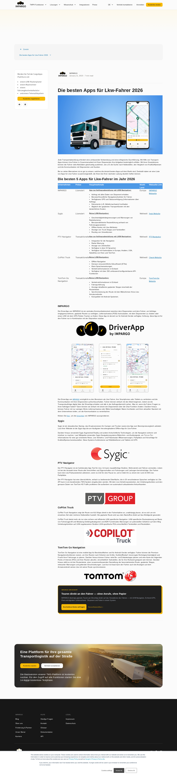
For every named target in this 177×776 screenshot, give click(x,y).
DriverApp (80, 416)
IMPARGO (76, 399)
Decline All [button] (131, 770)
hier (68, 416)
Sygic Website (154, 213)
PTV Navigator (155, 236)
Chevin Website (155, 257)
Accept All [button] (119, 770)
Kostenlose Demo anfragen (74, 607)
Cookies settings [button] (106, 770)
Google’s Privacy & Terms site (95, 759)
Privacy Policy (73, 759)
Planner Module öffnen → (95, 607)
